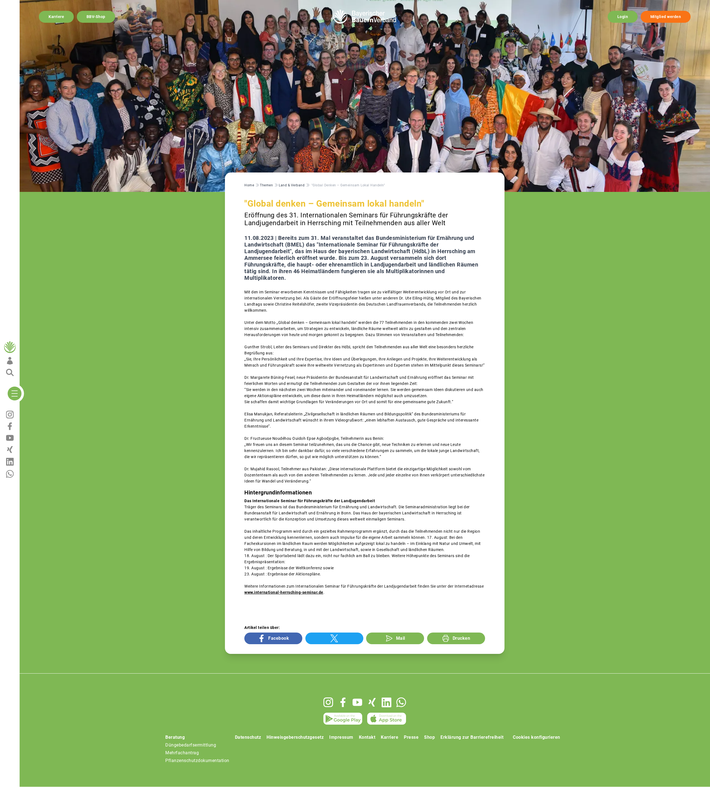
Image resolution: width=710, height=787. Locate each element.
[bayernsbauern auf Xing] (372, 702)
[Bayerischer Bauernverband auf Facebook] (343, 702)
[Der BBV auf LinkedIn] (386, 702)
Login (622, 16)
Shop (429, 737)
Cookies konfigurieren (536, 737)
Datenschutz (248, 737)
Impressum (341, 737)
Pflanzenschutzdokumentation (197, 760)
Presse (411, 737)
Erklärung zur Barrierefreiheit (471, 737)
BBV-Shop (96, 16)
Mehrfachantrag (182, 752)
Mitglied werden (665, 16)
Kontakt (367, 737)
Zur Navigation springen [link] (23, 4)
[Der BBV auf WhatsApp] (401, 702)
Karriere (56, 16)
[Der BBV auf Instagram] (328, 702)
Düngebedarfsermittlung (190, 745)
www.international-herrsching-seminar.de (283, 592)
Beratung (175, 737)
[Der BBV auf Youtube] (357, 702)
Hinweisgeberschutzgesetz (295, 737)
